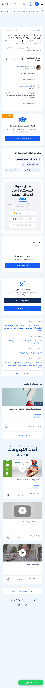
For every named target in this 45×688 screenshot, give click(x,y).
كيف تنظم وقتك (33, 564)
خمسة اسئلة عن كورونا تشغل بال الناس (25, 409)
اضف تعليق (20, 265)
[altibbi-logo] (31, 4)
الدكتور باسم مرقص (27, 86)
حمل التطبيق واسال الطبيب (24, 138)
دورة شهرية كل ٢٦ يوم (32, 170)
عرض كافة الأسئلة (22, 373)
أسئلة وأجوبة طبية (33, 11)
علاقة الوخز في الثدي (13, 170)
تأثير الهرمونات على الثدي (31, 164)
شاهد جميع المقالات (22, 435)
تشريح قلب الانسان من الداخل (27, 480)
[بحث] (14, 4)
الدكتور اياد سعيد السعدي (24, 66)
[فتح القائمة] (41, 4)
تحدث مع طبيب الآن (22, 300)
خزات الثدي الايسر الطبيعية (27, 159)
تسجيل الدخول (7, 4)
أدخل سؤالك (22, 308)
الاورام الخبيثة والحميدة (18, 11)
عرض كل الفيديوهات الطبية (22, 591)
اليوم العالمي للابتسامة (30, 522)
